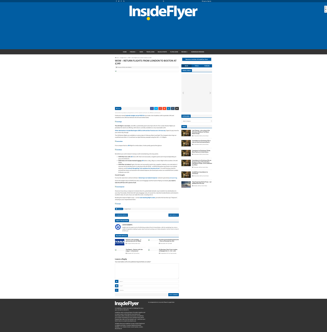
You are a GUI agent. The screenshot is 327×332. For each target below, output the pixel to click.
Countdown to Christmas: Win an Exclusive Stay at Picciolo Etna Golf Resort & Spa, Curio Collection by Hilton (202, 162)
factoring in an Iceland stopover (148, 178)
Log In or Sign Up (207, 1)
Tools (197, 66)
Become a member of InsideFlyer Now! (197, 59)
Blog (186, 66)
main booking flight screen (147, 197)
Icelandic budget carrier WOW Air (135, 115)
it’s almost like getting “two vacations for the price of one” (143, 168)
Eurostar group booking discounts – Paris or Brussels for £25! (169, 240)
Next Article (173, 215)
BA (129, 145)
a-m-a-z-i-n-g (173, 178)
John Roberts (127, 225)
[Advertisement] (163, 36)
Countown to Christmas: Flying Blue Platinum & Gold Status (201, 151)
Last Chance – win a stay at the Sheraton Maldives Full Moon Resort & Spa (201, 132)
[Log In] (325, 11)
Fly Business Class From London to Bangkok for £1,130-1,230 (168, 250)
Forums (206, 66)
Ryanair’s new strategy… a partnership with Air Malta (133, 240)
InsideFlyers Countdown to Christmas (200, 172)
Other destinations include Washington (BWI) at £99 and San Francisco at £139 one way (140, 130)
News (184, 126)
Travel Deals (186, 70)
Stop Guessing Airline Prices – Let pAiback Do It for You (201, 182)
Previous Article (122, 215)
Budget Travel (128, 209)
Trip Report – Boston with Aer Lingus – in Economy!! (134, 250)
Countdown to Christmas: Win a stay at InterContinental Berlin (201, 141)
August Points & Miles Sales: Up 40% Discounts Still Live (193, 105)
